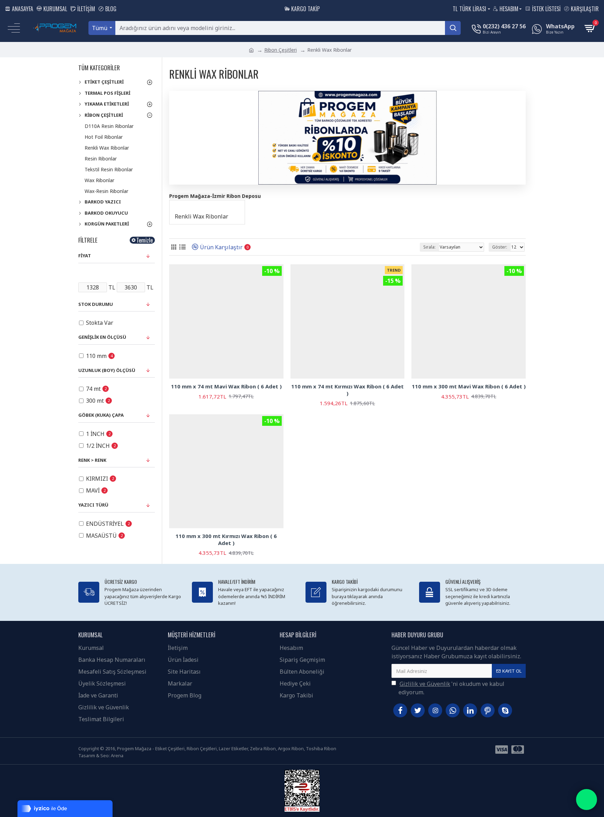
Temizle (144, 240)
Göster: (499, 247)
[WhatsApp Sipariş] (586, 799)
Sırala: (429, 247)
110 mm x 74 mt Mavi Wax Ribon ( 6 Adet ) (226, 386)
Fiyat (84, 255)
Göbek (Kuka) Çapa (101, 415)
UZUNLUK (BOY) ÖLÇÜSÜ (106, 370)
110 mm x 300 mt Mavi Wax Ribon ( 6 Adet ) (469, 386)
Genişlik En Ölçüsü (102, 337)
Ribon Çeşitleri (280, 49)
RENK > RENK (92, 460)
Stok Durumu (95, 304)
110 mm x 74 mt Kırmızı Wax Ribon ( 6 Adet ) (347, 390)
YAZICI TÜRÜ (93, 505)
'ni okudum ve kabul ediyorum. (451, 688)
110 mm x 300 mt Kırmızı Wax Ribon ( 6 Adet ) (226, 539)
